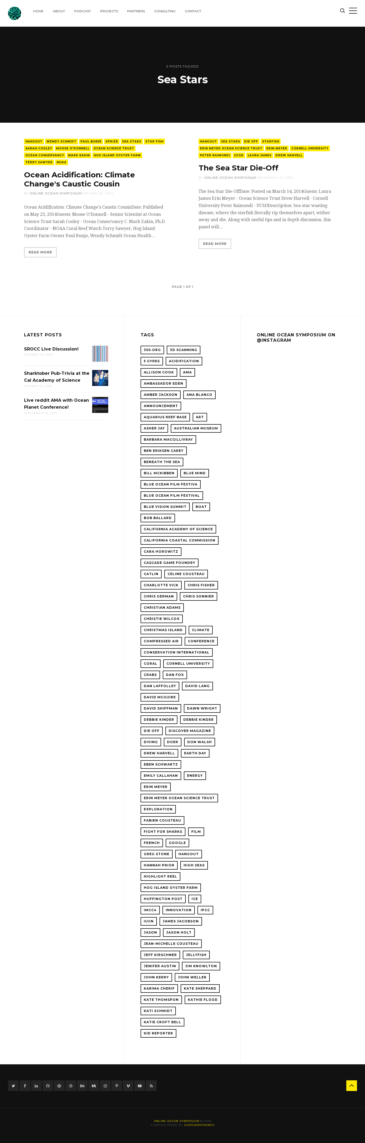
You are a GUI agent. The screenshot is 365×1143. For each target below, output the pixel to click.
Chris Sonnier (198, 596)
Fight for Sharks (163, 832)
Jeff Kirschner (160, 955)
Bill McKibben (159, 473)
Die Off (251, 141)
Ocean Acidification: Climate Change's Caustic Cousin (79, 179)
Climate (200, 630)
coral (150, 664)
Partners (136, 11)
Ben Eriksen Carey (164, 451)
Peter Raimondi (215, 155)
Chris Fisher (201, 585)
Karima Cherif (159, 988)
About (59, 11)
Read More (40, 252)
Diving (151, 742)
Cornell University (309, 148)
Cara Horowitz (161, 551)
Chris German (159, 596)
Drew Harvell (288, 155)
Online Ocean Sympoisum (56, 193)
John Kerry (156, 977)
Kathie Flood (203, 1000)
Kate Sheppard (200, 988)
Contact (193, 11)
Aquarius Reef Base (165, 417)
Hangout (33, 141)
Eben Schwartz (161, 764)
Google (177, 843)
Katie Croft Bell (162, 1022)
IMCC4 (150, 910)
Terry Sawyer (39, 162)
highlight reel (160, 876)
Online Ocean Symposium (176, 1121)
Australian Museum (196, 428)
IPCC (205, 910)
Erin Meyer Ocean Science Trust (231, 148)
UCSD (239, 155)
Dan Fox (175, 675)
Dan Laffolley (160, 686)
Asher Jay (154, 428)
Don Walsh (199, 742)
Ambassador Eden (163, 383)
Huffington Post (163, 899)
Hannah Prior (159, 865)
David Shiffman (161, 708)
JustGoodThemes (199, 1125)
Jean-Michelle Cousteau (171, 944)
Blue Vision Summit (165, 507)
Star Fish (154, 141)
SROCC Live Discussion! (51, 349)
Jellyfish (196, 955)
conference (201, 641)
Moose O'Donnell (73, 148)
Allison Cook (159, 372)
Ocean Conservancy (44, 155)
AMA (187, 372)
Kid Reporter (158, 1033)
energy (195, 776)
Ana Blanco (199, 395)
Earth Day (195, 753)
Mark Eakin (79, 155)
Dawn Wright (202, 708)
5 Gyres (152, 361)
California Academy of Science (178, 529)
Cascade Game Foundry (169, 563)
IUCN (149, 921)
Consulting (165, 11)
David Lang (197, 686)
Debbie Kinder (159, 720)
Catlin (151, 574)
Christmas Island (163, 630)
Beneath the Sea (162, 462)
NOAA (62, 162)
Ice (195, 899)
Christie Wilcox (162, 619)
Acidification (184, 361)
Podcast (82, 11)
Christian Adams (162, 608)
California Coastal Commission (179, 540)
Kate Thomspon (161, 1000)
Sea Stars (131, 141)
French (152, 843)
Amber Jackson (160, 395)
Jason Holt (179, 932)
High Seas (194, 865)
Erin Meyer (276, 148)
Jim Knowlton (201, 966)
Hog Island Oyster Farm (117, 155)
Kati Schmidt (158, 1011)
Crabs (150, 675)
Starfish (270, 141)
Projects (109, 11)
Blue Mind (195, 473)
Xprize (112, 141)
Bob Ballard (158, 518)
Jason (150, 932)
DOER (172, 742)
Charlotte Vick (161, 585)
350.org (152, 350)
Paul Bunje (91, 141)
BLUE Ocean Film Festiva (170, 484)
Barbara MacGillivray (168, 439)
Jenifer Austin (160, 966)
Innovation (179, 910)
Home (38, 11)
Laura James (259, 155)
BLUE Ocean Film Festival (172, 495)
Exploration (158, 809)
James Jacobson (181, 921)
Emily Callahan (161, 776)
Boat (201, 507)
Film (196, 832)
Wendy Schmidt (61, 141)
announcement (161, 406)
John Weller (192, 977)
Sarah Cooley (38, 148)
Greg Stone (156, 854)
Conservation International (176, 652)
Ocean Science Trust (114, 148)
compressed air (161, 641)
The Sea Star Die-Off (238, 167)
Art (200, 417)
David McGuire (160, 697)
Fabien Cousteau (162, 820)
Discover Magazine (190, 731)
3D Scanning (183, 350)
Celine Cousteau (186, 574)
